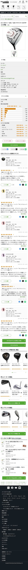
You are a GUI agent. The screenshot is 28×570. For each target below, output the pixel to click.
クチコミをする (14, 145)
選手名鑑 (5, 533)
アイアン (15, 496)
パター (24, 496)
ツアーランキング (13, 525)
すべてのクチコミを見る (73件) (14, 340)
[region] (14, 7)
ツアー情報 (4, 523)
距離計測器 (5, 500)
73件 (8, 25)
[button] (25, 372)
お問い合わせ (4, 548)
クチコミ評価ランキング (8, 508)
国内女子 (19, 529)
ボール (4, 498)
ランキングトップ (6, 506)
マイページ (4, 542)
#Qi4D (20, 12)
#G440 (23, 12)
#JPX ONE (9, 12)
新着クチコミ (4, 510)
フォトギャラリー (11, 533)
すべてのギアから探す (6, 491)
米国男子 (5, 529)
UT (11, 496)
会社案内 (3, 558)
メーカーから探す (5, 502)
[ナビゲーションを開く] (26, 1)
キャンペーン (4, 544)
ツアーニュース (6, 525)
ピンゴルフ (3, 65)
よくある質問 (4, 540)
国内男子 (14, 529)
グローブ (10, 500)
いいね (5, 184)
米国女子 (9, 529)
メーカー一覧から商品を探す (6, 19)
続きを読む (23, 181)
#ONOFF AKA (15, 12)
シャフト (9, 498)
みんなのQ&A (4, 519)
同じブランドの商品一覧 (14, 433)
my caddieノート (5, 515)
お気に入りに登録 (20, 141)
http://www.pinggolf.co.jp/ (7, 78)
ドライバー (5, 496)
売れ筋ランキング (15, 506)
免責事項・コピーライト (7, 551)
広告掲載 (3, 560)
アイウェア (23, 498)
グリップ (13, 498)
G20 (2, 69)
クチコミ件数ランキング (19, 508)
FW (9, 496)
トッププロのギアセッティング (9, 536)
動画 (3, 517)
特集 (3, 546)
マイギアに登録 (7, 141)
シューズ (18, 498)
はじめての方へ (5, 538)
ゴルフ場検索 (4, 521)
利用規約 (3, 556)
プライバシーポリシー (6, 554)
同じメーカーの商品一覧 (14, 403)
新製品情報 (4, 512)
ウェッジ (20, 496)
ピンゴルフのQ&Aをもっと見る (14, 478)
